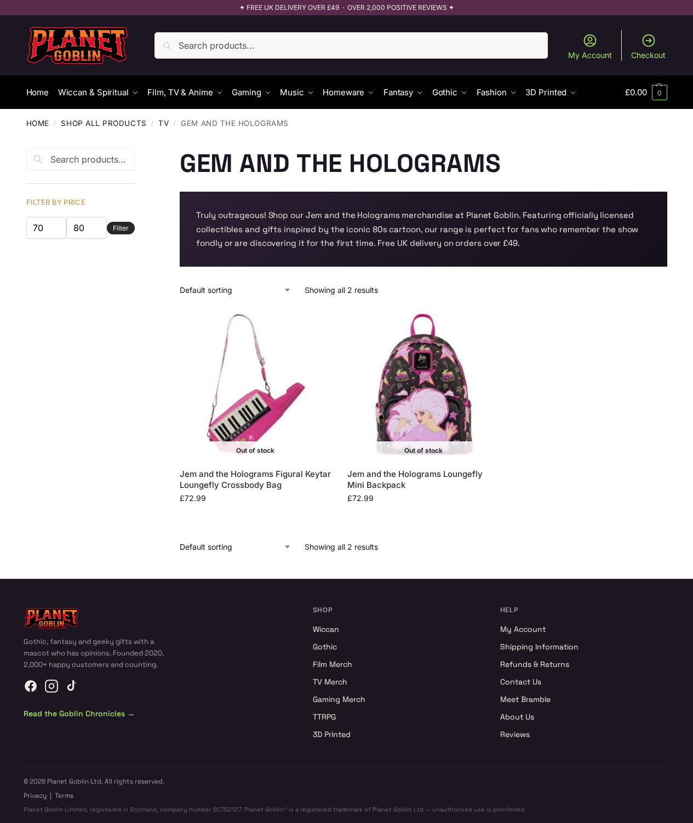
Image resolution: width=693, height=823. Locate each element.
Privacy (35, 795)
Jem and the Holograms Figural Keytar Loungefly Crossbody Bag (255, 479)
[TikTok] (72, 686)
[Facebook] (31, 686)
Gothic (325, 647)
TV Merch (330, 682)
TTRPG (324, 717)
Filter (121, 228)
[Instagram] (51, 686)
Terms (64, 795)
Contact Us (520, 682)
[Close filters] (138, 155)
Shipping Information (539, 647)
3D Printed (332, 734)
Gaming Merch (339, 699)
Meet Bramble (525, 699)
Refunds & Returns (534, 664)
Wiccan (326, 629)
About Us (517, 717)
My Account (590, 55)
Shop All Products (103, 123)
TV (163, 123)
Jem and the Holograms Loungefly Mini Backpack (415, 479)
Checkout (648, 55)
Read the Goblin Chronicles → (79, 713)
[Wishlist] (314, 325)
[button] (646, 92)
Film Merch (332, 664)
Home (37, 123)
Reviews (515, 734)
